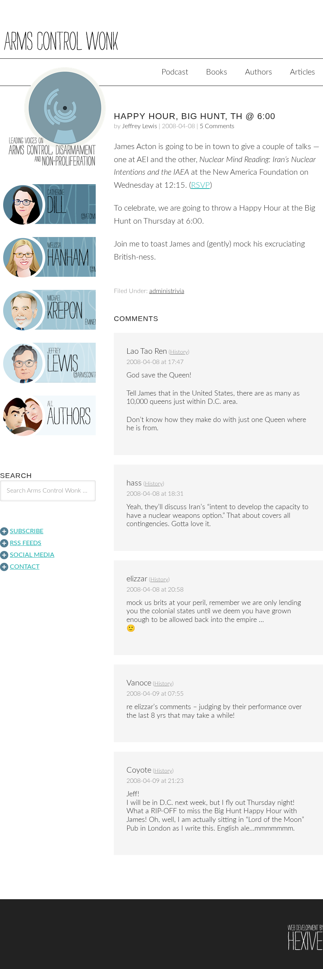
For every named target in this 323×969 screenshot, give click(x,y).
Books (216, 72)
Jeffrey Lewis (139, 126)
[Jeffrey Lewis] (48, 363)
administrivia (166, 291)
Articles (302, 72)
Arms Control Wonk (161, 34)
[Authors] (48, 416)
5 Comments (217, 126)
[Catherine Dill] (48, 204)
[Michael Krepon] (48, 310)
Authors (258, 72)
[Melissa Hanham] (48, 257)
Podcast (175, 72)
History (179, 352)
